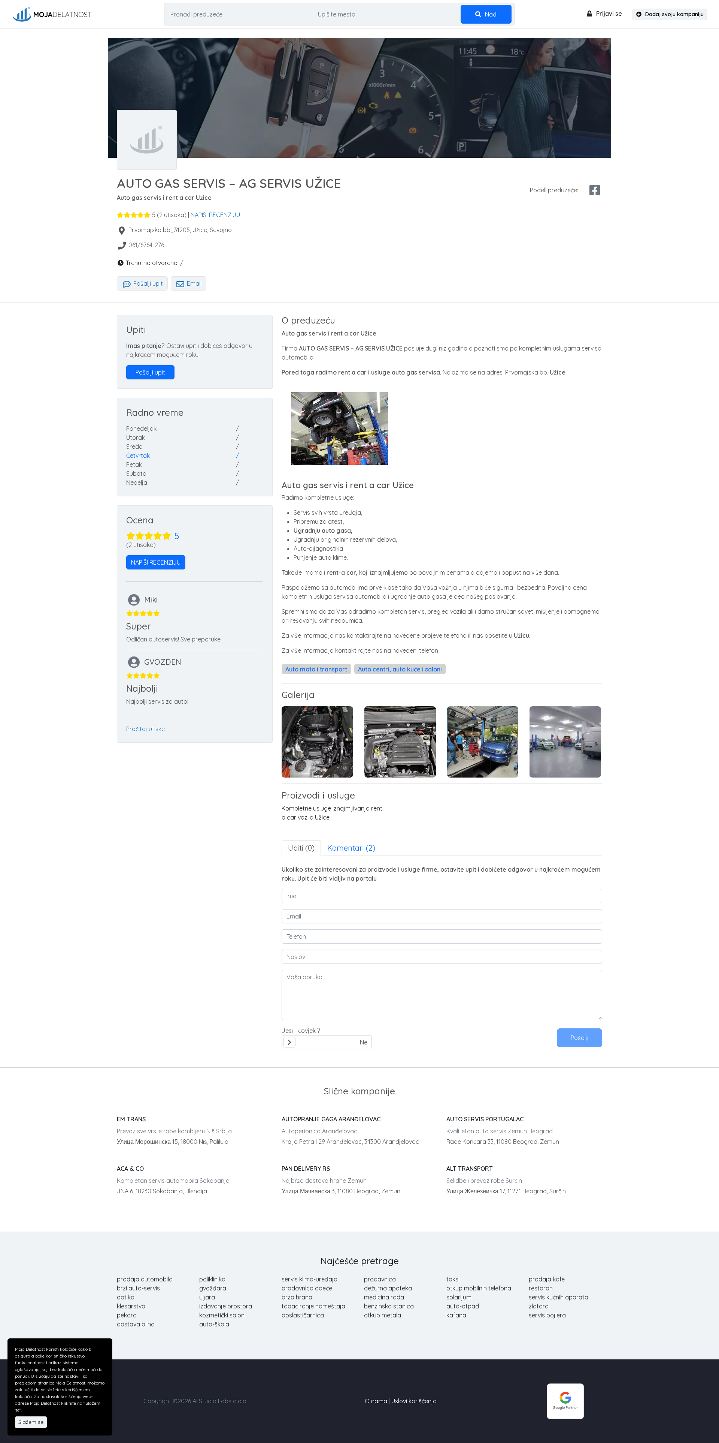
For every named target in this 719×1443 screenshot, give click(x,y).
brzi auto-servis (138, 1288)
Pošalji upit (147, 283)
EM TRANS (131, 1119)
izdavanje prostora (225, 1306)
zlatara (539, 1306)
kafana (456, 1315)
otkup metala (382, 1315)
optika (125, 1297)
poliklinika (212, 1279)
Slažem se (30, 1422)
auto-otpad (462, 1306)
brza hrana (297, 1297)
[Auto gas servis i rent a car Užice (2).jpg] (317, 742)
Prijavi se (608, 13)
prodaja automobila (145, 1279)
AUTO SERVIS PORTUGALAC (485, 1119)
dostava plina (136, 1324)
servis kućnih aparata (558, 1297)
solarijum (458, 1297)
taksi (452, 1279)
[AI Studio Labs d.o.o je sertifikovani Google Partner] (565, 1400)
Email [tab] (193, 283)
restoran (541, 1288)
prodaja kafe (547, 1279)
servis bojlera (547, 1315)
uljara (207, 1297)
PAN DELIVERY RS (306, 1168)
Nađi (490, 14)
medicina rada (384, 1297)
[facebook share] (594, 190)
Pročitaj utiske (145, 729)
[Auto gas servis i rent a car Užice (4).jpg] (483, 742)
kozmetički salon (222, 1315)
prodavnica (380, 1279)
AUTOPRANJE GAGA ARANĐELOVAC (331, 1119)
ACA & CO (130, 1168)
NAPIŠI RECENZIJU (215, 215)
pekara (127, 1315)
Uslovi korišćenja (414, 1401)
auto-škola (214, 1324)
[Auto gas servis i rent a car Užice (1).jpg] (400, 742)
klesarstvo (131, 1306)
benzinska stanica (389, 1306)
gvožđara (212, 1288)
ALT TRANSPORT (469, 1168)
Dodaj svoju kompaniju (674, 14)
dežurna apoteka (388, 1288)
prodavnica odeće (307, 1288)
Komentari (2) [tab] (351, 848)
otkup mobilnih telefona (478, 1288)
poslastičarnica (303, 1315)
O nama (376, 1401)
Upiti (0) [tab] (301, 848)
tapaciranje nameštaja (313, 1306)
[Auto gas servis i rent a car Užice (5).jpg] (565, 742)
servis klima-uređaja (309, 1279)
